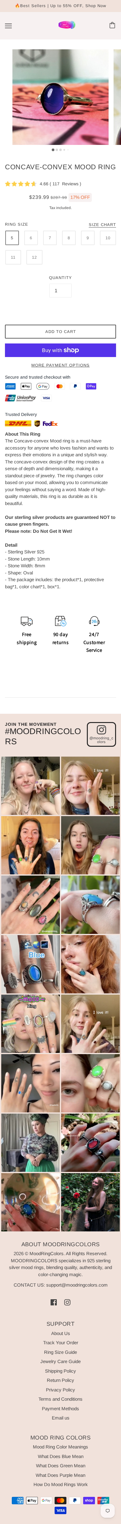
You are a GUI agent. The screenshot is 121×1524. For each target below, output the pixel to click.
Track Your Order (60, 1342)
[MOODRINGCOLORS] (67, 28)
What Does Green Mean (60, 1465)
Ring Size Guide (60, 1352)
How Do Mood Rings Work (61, 1484)
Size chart (102, 225)
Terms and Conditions (60, 1399)
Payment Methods (60, 1408)
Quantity (60, 277)
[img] (53, 1302)
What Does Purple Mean (60, 1475)
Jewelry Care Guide (60, 1361)
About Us (60, 1333)
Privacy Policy (60, 1389)
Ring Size (16, 224)
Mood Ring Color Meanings (60, 1446)
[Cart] (113, 26)
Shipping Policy (60, 1371)
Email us (60, 1417)
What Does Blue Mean (60, 1456)
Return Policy (60, 1380)
